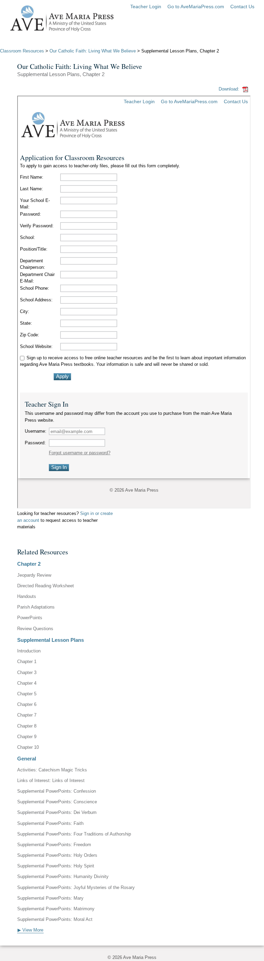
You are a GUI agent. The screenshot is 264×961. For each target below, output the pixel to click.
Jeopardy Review (34, 575)
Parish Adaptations (36, 607)
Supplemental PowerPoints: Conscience (57, 801)
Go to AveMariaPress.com (195, 6)
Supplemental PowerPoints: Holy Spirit (55, 865)
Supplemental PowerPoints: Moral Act (54, 919)
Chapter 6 (26, 704)
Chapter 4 (26, 683)
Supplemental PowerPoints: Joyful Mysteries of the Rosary (76, 887)
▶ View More (30, 930)
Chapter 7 (26, 715)
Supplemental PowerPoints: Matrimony (56, 908)
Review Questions (35, 628)
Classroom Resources (22, 50)
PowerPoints (29, 617)
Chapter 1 (26, 661)
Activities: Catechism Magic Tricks (52, 769)
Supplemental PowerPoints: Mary (50, 898)
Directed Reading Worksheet (45, 585)
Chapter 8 (26, 726)
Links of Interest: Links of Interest (51, 780)
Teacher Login (145, 6)
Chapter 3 (26, 672)
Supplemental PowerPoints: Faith (50, 823)
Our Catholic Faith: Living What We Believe (93, 50)
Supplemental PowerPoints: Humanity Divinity (63, 876)
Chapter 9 (26, 736)
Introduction (29, 650)
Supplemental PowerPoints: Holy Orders (57, 855)
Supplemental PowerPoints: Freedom (54, 844)
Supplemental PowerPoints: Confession (56, 791)
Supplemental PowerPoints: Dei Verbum (57, 812)
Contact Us (242, 6)
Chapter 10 (28, 747)
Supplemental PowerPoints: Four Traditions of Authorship (74, 834)
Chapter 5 (26, 693)
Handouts (26, 596)
